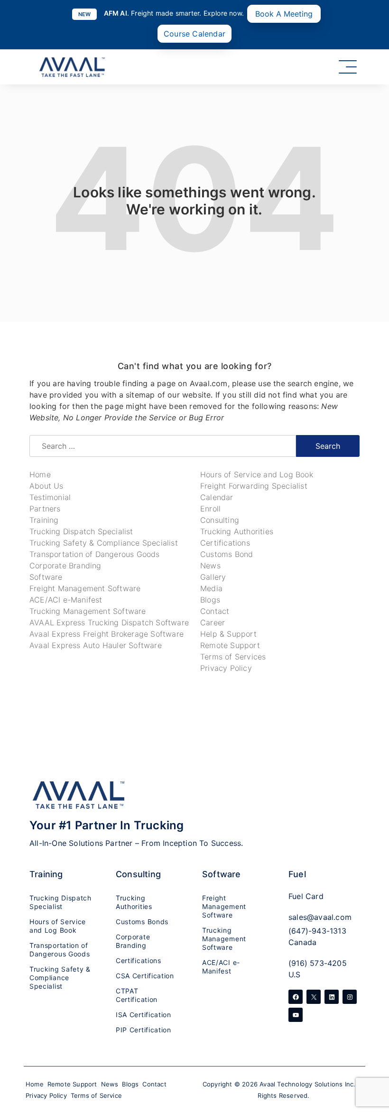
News (210, 565)
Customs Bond (226, 554)
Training (44, 520)
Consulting (219, 520)
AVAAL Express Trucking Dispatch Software (109, 622)
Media (211, 588)
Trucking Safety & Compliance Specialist (103, 542)
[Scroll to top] (370, 1051)
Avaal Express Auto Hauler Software (95, 645)
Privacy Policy (226, 668)
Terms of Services (233, 656)
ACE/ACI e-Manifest (65, 599)
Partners (45, 508)
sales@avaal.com (320, 917)
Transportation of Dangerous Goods (94, 554)
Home (40, 474)
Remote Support (230, 645)
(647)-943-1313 (317, 931)
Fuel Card (306, 896)
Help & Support (228, 634)
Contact (214, 611)
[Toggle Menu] (348, 67)
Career (212, 622)
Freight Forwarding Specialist (253, 486)
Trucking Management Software (87, 611)
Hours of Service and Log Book (256, 474)
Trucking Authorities (236, 531)
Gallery (213, 577)
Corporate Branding (65, 565)
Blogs (210, 599)
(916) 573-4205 (317, 963)
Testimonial (50, 497)
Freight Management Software (84, 588)
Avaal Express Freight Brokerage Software (106, 634)
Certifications (225, 542)
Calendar (216, 497)
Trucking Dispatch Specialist (81, 531)
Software (46, 577)
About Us (46, 486)
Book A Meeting (284, 14)
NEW (84, 14)
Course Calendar (194, 33)
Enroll (210, 508)
